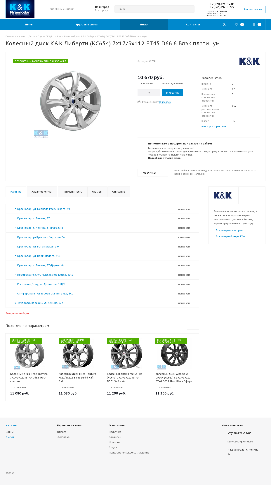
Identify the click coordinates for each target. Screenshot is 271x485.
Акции (113, 447)
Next (196, 326)
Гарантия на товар (70, 425)
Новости (114, 442)
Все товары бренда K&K (230, 236)
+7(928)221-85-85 (222, 4)
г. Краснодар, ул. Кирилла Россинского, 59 (42, 209)
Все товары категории (229, 230)
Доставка (63, 437)
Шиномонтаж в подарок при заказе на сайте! (180, 143)
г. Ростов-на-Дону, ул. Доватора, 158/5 (40, 284)
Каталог (11, 425)
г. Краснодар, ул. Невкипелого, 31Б (37, 256)
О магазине (117, 425)
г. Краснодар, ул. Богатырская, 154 (37, 246)
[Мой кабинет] (224, 24)
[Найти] (190, 9)
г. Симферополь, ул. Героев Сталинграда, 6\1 (44, 293)
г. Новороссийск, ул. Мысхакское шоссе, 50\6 (44, 274)
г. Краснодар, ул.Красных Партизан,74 (39, 237)
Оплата (61, 432)
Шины (9, 432)
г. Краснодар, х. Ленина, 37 (32, 218)
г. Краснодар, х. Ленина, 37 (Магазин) (39, 227)
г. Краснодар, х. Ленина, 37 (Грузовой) (39, 265)
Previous (190, 326)
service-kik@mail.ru (240, 441)
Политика (115, 432)
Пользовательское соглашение (129, 452)
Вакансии (115, 437)
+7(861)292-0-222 (222, 7)
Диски (10, 437)
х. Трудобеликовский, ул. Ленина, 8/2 (39, 303)
